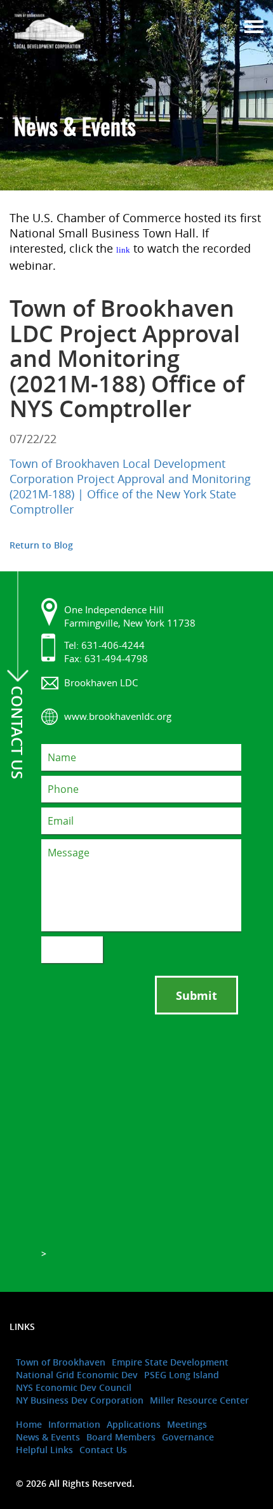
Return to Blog (41, 545)
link (123, 250)
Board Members (121, 1437)
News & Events (48, 1437)
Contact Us (103, 1450)
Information (74, 1424)
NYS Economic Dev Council (73, 1387)
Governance (188, 1437)
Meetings (187, 1424)
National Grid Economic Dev (77, 1375)
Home (29, 1424)
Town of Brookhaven (60, 1362)
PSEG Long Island (181, 1375)
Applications (134, 1424)
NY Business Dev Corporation (79, 1400)
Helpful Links (44, 1450)
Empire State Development (170, 1362)
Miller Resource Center (199, 1400)
